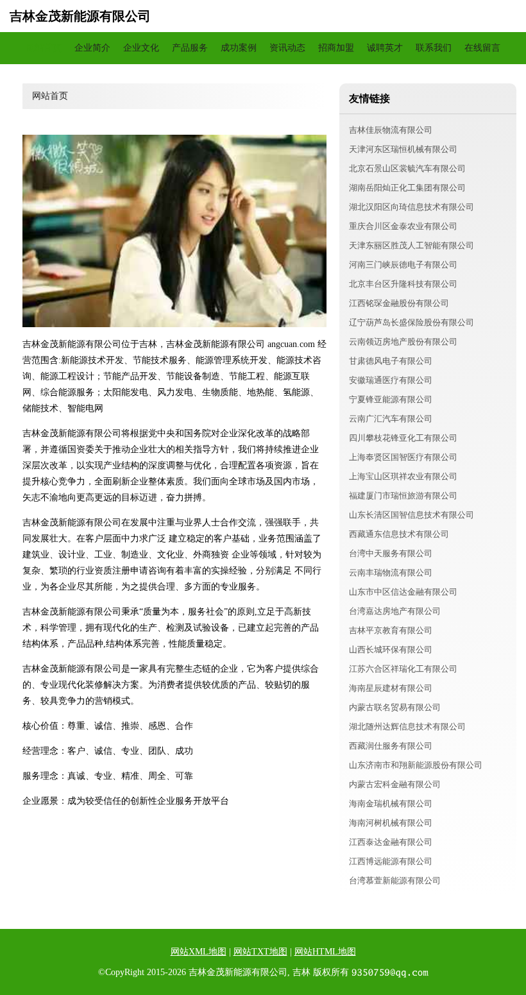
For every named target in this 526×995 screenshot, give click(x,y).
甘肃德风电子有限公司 (390, 361)
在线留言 (482, 48)
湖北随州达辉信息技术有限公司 (407, 726)
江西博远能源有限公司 (390, 861)
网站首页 (44, 48)
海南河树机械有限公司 (390, 823)
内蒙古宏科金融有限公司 (395, 784)
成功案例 (239, 48)
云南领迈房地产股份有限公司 (403, 341)
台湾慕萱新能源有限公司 (395, 880)
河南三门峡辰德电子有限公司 (403, 264)
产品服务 (190, 48)
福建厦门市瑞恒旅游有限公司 (403, 495)
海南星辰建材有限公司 (390, 688)
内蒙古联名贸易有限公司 (395, 707)
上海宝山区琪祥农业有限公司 (403, 476)
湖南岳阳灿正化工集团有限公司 (407, 187)
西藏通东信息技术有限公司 (399, 534)
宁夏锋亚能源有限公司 (390, 399)
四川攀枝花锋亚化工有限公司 (403, 438)
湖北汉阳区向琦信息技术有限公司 (411, 207)
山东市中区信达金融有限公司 (403, 592)
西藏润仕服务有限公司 (390, 746)
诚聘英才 (385, 48)
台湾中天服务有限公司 (390, 553)
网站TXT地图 (260, 952)
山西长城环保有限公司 (390, 649)
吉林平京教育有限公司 (390, 630)
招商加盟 (336, 48)
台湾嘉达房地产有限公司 (395, 611)
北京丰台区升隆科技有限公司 (403, 284)
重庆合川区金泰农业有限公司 (403, 226)
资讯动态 (287, 48)
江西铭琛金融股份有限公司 (399, 303)
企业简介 (92, 48)
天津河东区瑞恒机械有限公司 (403, 149)
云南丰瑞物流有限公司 (390, 572)
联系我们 (434, 48)
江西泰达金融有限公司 (390, 842)
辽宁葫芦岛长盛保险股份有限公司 (411, 322)
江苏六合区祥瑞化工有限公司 (403, 669)
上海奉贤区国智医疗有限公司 (403, 457)
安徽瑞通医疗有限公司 (390, 380)
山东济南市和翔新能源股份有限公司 (415, 765)
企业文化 (141, 48)
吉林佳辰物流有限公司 (390, 130)
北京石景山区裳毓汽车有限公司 (407, 168)
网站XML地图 (198, 952)
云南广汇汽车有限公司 (390, 418)
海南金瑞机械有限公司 (390, 803)
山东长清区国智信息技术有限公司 (411, 515)
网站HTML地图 (325, 952)
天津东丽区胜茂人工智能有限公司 (411, 245)
